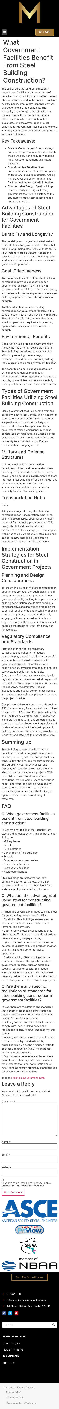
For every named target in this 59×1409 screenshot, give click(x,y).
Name (6, 1141)
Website (6, 1167)
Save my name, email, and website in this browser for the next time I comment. (26, 1184)
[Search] (53, 1325)
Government (30, 1077)
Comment (8, 1101)
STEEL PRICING (11, 1343)
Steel (42, 1077)
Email (6, 1154)
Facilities (16, 1077)
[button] (4, 32)
